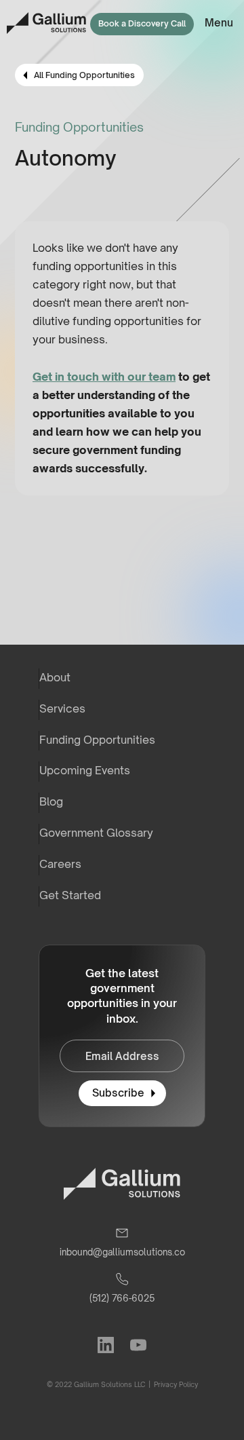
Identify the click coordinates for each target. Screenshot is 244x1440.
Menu (219, 22)
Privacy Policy (175, 1384)
